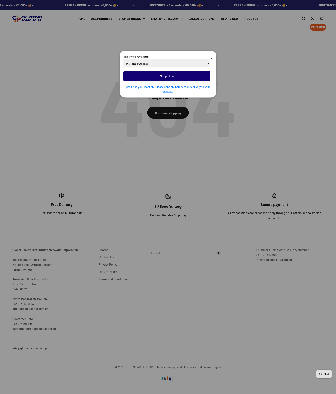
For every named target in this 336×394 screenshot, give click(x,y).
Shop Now (167, 76)
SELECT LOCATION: (136, 57)
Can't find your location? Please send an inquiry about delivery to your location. (168, 89)
